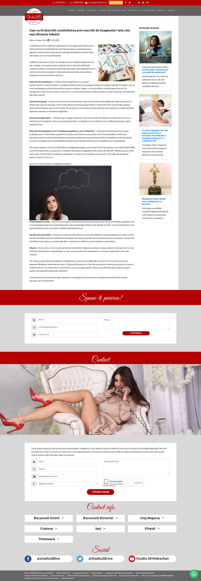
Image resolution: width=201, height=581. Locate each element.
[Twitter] (130, 3)
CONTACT (171, 11)
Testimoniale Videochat (145, 573)
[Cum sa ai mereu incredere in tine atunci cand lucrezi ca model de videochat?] (155, 47)
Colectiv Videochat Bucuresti (78, 576)
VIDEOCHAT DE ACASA (117, 11)
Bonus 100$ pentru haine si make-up (39, 573)
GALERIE (81, 11)
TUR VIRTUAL (92, 11)
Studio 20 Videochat (152, 559)
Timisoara (46, 539)
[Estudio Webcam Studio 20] (147, 2)
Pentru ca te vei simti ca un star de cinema (41, 578)
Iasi (98, 529)
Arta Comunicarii (57, 576)
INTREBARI (132, 11)
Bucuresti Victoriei (98, 518)
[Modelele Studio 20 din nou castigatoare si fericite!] (155, 179)
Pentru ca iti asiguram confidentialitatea (158, 576)
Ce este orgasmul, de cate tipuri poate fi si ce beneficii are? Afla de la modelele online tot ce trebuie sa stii (155, 135)
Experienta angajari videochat (104, 576)
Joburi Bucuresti (67, 578)
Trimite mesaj (100, 492)
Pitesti (150, 529)
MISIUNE (72, 11)
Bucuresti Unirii (46, 518)
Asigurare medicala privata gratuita (119, 573)
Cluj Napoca (150, 518)
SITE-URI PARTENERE (147, 11)
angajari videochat (44, 157)
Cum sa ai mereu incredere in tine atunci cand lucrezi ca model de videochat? (155, 70)
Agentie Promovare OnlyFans (36, 576)
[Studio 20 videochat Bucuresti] (139, 2)
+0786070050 (77, 3)
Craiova (46, 529)
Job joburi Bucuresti (80, 573)
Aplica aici (117, 3)
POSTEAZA (136, 333)
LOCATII (103, 11)
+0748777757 (60, 3)
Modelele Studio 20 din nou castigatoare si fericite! (154, 201)
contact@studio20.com (97, 3)
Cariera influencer (63, 573)
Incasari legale (96, 573)
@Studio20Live (100, 559)
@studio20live (48, 559)
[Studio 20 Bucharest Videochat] (143, 2)
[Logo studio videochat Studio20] (34, 16)
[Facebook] (126, 3)
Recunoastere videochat (129, 576)
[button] (194, 574)
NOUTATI (161, 11)
